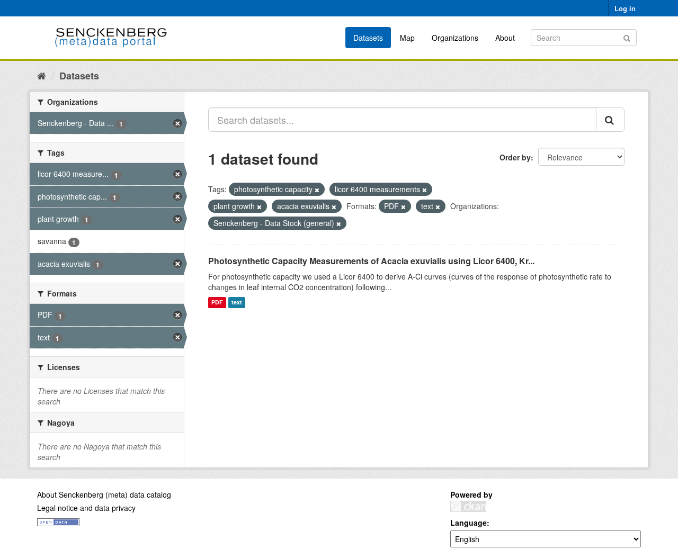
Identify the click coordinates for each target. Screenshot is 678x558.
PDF (216, 303)
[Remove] (317, 189)
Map (407, 37)
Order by (515, 157)
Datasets (368, 37)
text (236, 303)
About (505, 37)
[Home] (41, 75)
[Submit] (626, 36)
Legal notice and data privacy (86, 507)
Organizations (455, 37)
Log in (625, 8)
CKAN (468, 506)
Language (468, 522)
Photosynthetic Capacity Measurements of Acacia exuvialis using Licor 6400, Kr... (371, 261)
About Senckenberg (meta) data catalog (104, 494)
